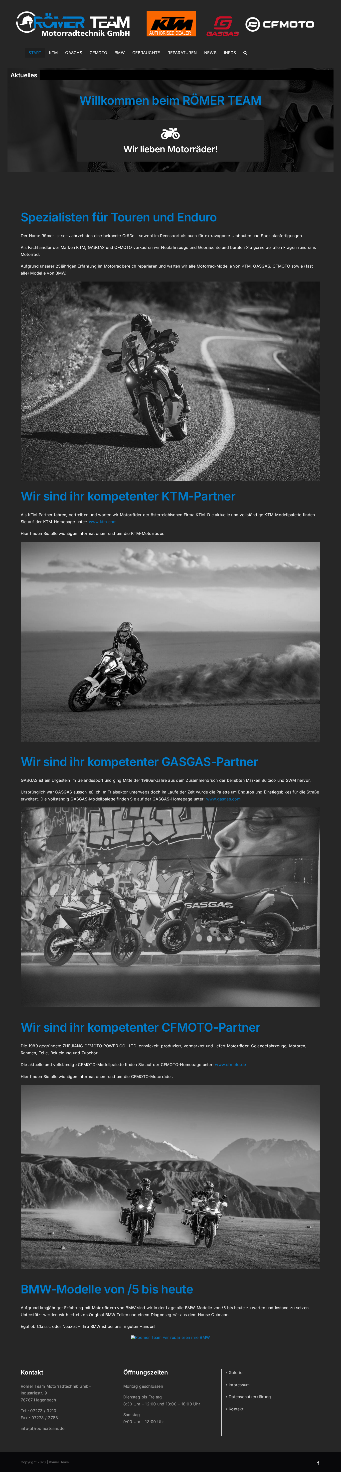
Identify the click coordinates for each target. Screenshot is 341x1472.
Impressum (239, 1384)
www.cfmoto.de (230, 1064)
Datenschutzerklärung (250, 1396)
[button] (245, 53)
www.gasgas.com (223, 798)
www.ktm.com (103, 521)
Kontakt (236, 1408)
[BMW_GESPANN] (170, 1337)
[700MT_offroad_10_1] (170, 1086)
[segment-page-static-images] (170, 809)
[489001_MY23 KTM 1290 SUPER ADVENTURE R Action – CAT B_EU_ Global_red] (170, 544)
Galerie (235, 1372)
